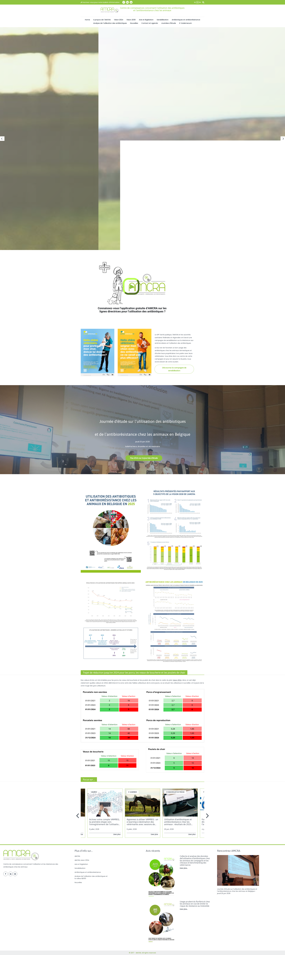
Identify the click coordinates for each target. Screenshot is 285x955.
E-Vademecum (185, 23)
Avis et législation (146, 19)
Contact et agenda (149, 23)
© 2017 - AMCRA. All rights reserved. (142, 953)
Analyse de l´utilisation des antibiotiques (110, 23)
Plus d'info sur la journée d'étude (144, 458)
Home (87, 19)
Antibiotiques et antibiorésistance (186, 19)
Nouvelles (134, 23)
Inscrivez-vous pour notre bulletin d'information (101, 2)
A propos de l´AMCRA (102, 19)
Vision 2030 (131, 19)
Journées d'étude (168, 23)
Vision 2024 (118, 19)
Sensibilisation (162, 19)
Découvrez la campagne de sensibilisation (174, 369)
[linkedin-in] (127, 2)
